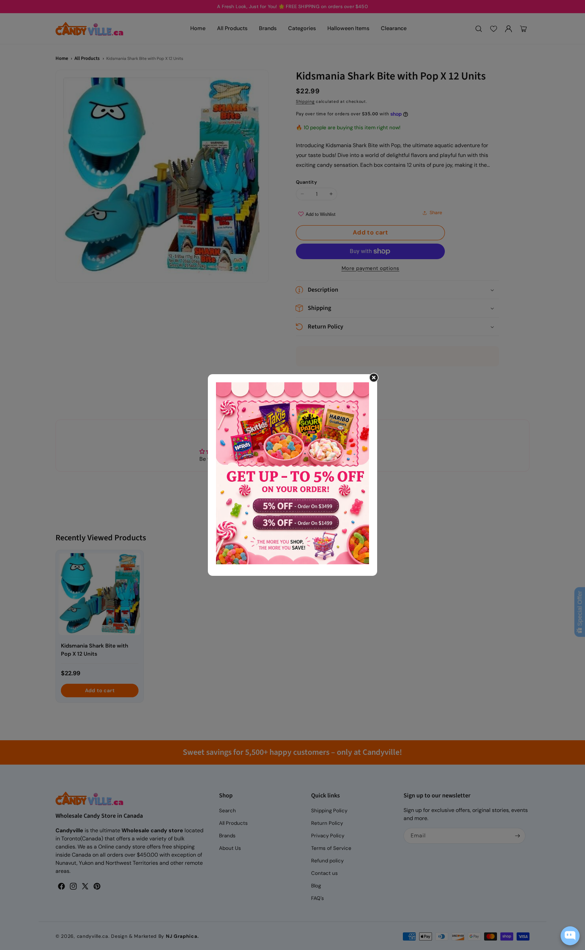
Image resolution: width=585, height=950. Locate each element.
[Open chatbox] (570, 935)
